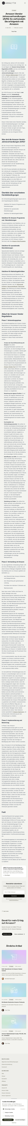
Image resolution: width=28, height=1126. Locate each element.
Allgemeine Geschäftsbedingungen (10, 1061)
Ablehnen (14, 1122)
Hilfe (3, 1073)
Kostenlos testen (7, 934)
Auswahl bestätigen (20, 1119)
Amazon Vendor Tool (9, 367)
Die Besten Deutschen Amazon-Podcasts (13, 1002)
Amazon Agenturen (18, 712)
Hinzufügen (6, 875)
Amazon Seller (5, 1090)
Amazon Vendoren (6, 1093)
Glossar (3, 1076)
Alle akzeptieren (8, 1119)
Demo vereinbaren (19, 934)
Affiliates (4, 1081)
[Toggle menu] (25, 3)
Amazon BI (4, 1087)
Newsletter (4, 1078)
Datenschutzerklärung (14, 900)
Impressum (4, 1067)
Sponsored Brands (12, 286)
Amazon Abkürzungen (12, 75)
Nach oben (6, 911)
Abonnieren (14, 896)
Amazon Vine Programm (18, 241)
